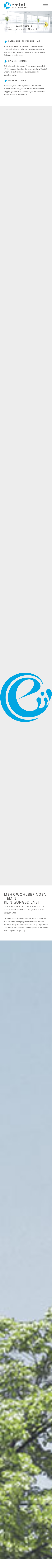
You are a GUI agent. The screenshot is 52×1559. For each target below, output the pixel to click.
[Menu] (44, 5)
